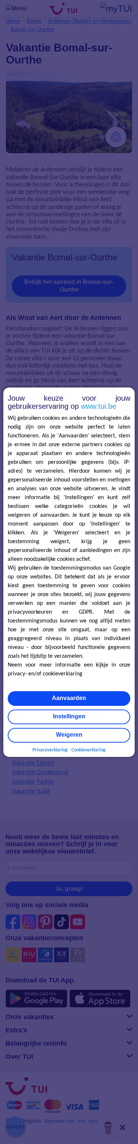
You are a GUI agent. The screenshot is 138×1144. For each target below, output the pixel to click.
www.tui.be (98, 406)
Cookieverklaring (88, 750)
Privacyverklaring (50, 750)
